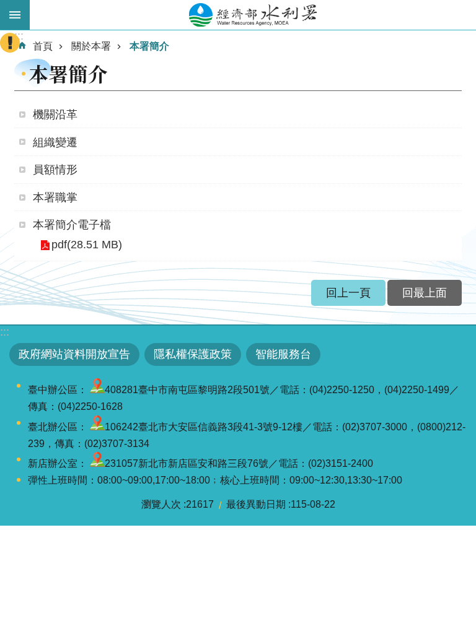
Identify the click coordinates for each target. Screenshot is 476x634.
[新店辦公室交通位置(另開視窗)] (97, 463)
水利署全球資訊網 (253, 15)
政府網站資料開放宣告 (74, 354)
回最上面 (424, 293)
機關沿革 (55, 114)
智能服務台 (283, 354)
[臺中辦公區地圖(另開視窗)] (97, 389)
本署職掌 (55, 197)
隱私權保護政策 (193, 354)
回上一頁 (348, 293)
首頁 (43, 46)
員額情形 (55, 169)
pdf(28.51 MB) (86, 244)
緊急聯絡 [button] (10, 43)
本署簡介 (149, 46)
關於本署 (91, 46)
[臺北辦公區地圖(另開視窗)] (97, 427)
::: (4, 332)
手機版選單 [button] (15, 15)
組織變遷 (55, 142)
